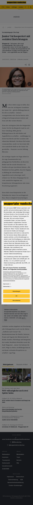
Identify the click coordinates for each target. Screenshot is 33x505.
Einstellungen (16, 291)
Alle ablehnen (16, 300)
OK (16, 296)
